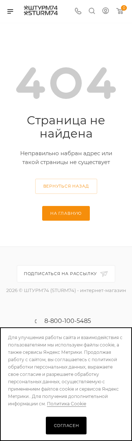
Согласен (66, 425)
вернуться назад (66, 186)
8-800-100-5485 (67, 321)
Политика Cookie (66, 403)
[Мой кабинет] (105, 11)
